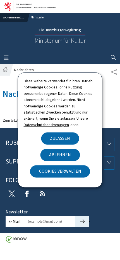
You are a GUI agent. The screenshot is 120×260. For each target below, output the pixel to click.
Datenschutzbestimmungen (46, 124)
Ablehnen (60, 155)
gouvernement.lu (13, 17)
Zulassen (60, 138)
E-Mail (14, 221)
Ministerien (38, 17)
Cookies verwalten (60, 171)
